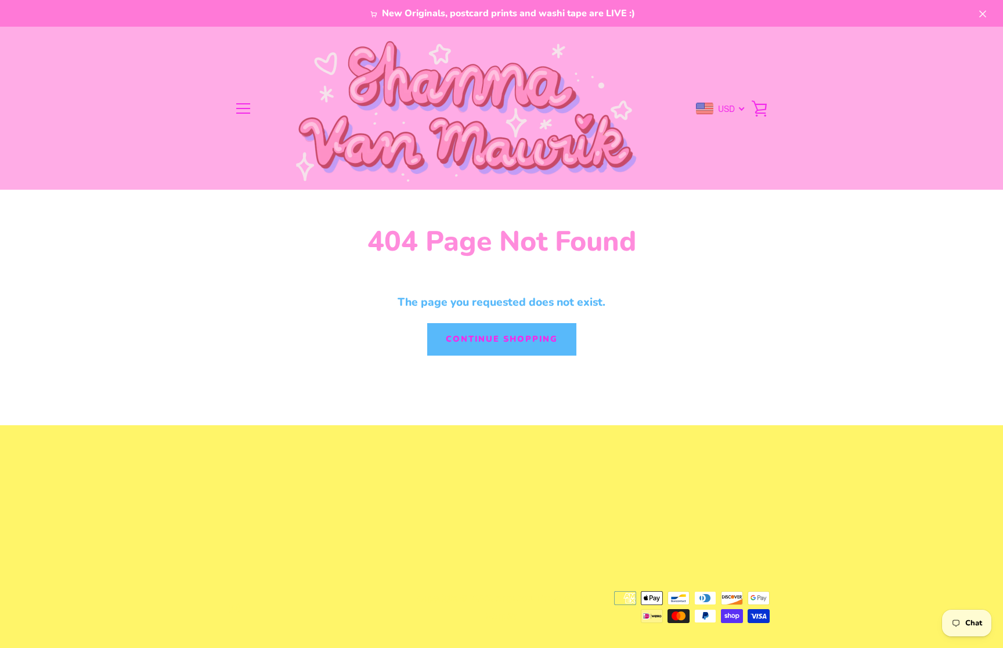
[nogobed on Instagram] (234, 606)
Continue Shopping (502, 339)
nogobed (514, 598)
